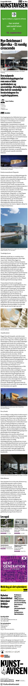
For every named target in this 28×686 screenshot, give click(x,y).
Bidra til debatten (19, 614)
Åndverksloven (18, 604)
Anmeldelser (6, 598)
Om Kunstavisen (18, 612)
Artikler (4, 603)
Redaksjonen (17, 595)
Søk (23, 1)
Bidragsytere (17, 597)
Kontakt (16, 610)
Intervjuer (5, 600)
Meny (26, 1)
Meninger (5, 606)
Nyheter (4, 595)
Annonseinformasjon (19, 601)
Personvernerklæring (20, 602)
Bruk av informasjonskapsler (19, 607)
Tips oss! (20, 1)
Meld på (25, 590)
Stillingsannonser (19, 599)
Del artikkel (7, 113)
